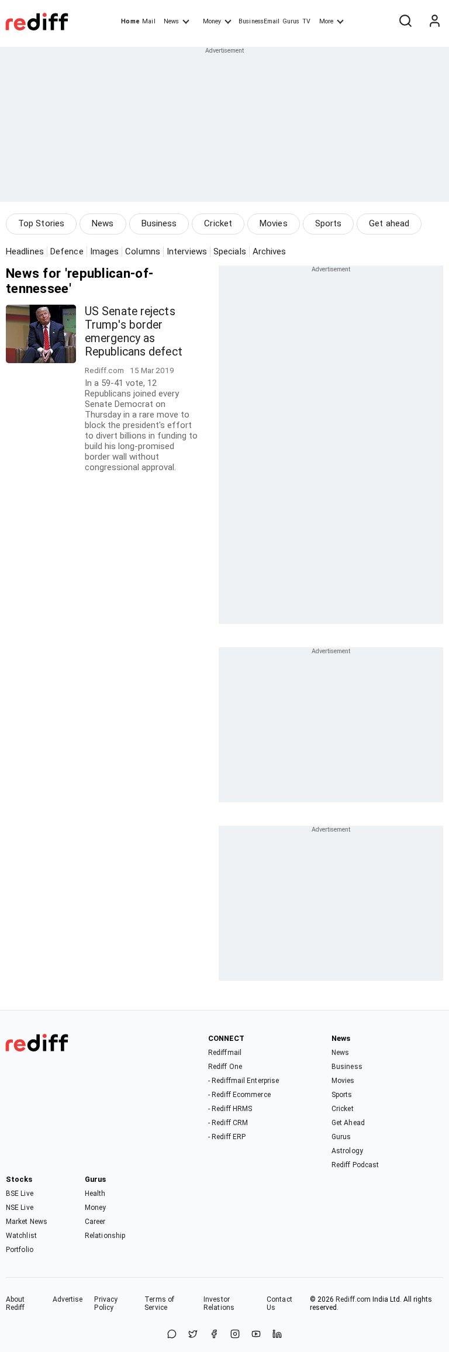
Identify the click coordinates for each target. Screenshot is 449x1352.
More (326, 21)
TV (306, 21)
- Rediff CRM (228, 1123)
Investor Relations (218, 1303)
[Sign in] (434, 21)
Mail (148, 21)
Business (159, 223)
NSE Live (19, 1207)
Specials (229, 251)
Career (95, 1222)
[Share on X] (193, 1334)
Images (104, 251)
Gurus (291, 21)
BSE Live (19, 1193)
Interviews (187, 251)
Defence (67, 251)
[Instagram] (235, 1334)
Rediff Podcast (355, 1165)
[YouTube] (256, 1334)
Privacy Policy (106, 1303)
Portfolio (19, 1250)
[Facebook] (214, 1334)
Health (95, 1193)
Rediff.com (353, 1299)
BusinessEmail (259, 21)
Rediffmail (224, 1053)
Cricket (218, 223)
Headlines (25, 251)
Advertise (68, 1299)
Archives (269, 251)
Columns (142, 251)
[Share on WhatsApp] (172, 1334)
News (171, 21)
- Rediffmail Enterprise (243, 1081)
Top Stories (41, 223)
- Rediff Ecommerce (239, 1095)
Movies (274, 223)
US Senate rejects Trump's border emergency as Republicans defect (133, 331)
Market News (26, 1222)
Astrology (347, 1151)
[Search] (405, 21)
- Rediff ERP (227, 1137)
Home (130, 21)
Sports (328, 223)
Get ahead (389, 223)
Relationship (105, 1236)
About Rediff (15, 1303)
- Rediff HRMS (230, 1109)
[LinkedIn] (277, 1334)
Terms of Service (159, 1303)
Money (212, 21)
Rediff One (225, 1067)
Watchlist (21, 1236)
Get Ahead (348, 1123)
